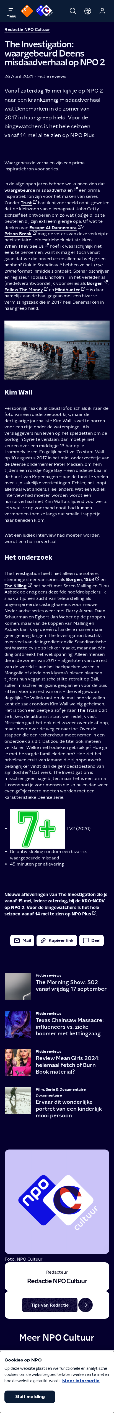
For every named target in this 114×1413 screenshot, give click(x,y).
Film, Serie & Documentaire (61, 1089)
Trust (26, 202)
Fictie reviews (51, 76)
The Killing (15, 585)
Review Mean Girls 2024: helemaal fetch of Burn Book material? (68, 1065)
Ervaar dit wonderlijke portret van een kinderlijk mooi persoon (69, 1108)
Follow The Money (23, 289)
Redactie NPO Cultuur (27, 29)
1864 (89, 579)
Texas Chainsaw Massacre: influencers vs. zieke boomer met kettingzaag (70, 1027)
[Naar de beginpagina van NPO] (27, 11)
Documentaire (49, 1095)
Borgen (95, 283)
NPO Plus (81, 914)
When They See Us (24, 246)
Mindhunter (67, 289)
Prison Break (18, 233)
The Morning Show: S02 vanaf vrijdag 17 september (71, 985)
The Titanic (89, 710)
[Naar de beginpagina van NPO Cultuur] (44, 11)
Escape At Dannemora (53, 227)
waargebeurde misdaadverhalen (38, 190)
